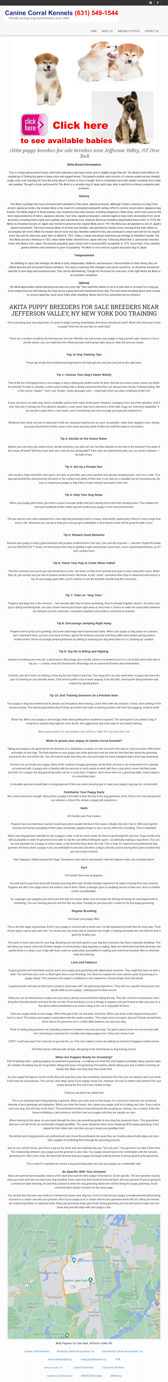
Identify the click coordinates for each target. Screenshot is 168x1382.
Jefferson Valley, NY (53, 1368)
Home (93, 31)
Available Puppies (129, 31)
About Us (107, 31)
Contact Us (152, 31)
